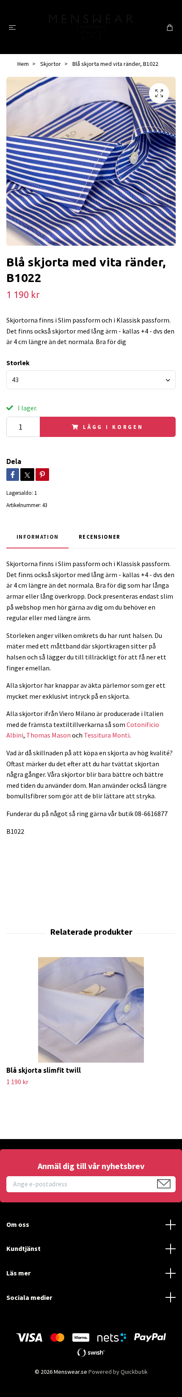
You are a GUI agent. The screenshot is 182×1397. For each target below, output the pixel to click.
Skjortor (50, 64)
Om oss (17, 1224)
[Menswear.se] (91, 27)
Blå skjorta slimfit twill (43, 1070)
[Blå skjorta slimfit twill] (91, 1010)
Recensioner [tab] (99, 536)
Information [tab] (37, 536)
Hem (23, 64)
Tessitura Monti (107, 735)
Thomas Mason (48, 735)
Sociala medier (29, 1297)
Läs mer (18, 1273)
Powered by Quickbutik (118, 1371)
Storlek (18, 362)
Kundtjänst (23, 1248)
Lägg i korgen (113, 426)
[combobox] (91, 379)
